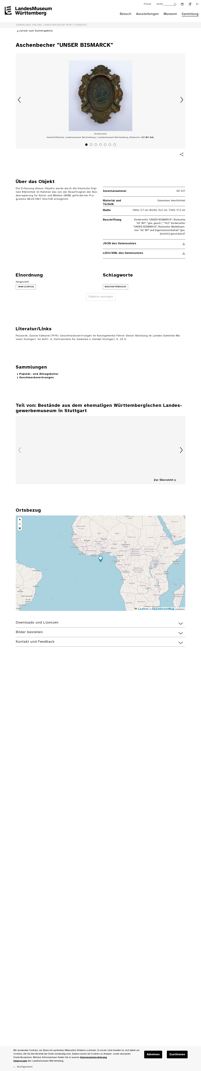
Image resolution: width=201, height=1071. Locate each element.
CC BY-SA (147, 137)
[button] (100, 559)
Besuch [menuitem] (125, 14)
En (197, 4)
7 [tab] (115, 145)
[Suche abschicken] (174, 4)
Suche (160, 4)
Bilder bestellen (29, 632)
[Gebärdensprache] (189, 4)
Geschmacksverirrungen (36, 377)
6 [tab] (110, 145)
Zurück (19, 99)
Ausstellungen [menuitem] (147, 14)
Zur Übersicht (163, 480)
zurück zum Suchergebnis (36, 30)
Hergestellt (22, 282)
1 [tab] (86, 145)
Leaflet (143, 609)
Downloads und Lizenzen (37, 622)
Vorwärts (181, 99)
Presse (147, 4)
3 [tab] (96, 145)
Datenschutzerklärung (93, 1057)
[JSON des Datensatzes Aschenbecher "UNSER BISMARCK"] (183, 243)
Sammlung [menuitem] (190, 14)
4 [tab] (100, 145)
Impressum (20, 1061)
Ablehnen (153, 1054)
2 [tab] (91, 145)
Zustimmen (177, 1054)
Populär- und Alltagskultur (39, 374)
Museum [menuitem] (170, 14)
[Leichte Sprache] (182, 4)
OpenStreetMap (163, 609)
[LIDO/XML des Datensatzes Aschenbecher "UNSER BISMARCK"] (183, 253)
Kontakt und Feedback (35, 642)
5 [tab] (105, 145)
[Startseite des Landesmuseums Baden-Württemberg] (28, 12)
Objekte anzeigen (100, 296)
